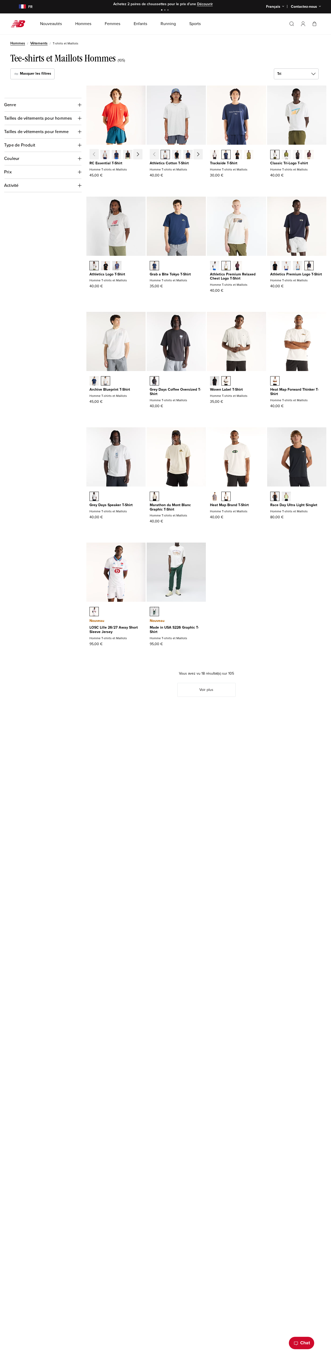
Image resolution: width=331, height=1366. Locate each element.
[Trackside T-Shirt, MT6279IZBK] (237, 155)
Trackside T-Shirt (223, 163)
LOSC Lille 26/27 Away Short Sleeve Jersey (113, 629)
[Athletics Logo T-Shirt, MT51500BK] (105, 266)
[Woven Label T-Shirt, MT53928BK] (214, 381)
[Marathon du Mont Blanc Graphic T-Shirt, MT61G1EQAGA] (154, 497)
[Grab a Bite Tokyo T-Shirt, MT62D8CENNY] (154, 266)
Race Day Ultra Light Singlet (293, 505)
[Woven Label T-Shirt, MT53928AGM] (226, 381)
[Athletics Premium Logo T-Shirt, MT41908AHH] (297, 266)
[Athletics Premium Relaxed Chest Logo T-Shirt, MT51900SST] (214, 266)
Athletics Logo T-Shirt (107, 274)
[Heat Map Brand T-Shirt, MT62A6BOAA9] (214, 497)
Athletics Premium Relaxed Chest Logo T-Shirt (232, 276)
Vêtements (39, 43)
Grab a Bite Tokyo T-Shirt (170, 274)
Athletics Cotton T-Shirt (169, 163)
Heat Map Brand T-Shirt (229, 505)
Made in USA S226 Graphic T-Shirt (174, 629)
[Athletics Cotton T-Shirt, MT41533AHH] (165, 155)
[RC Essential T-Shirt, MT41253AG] (105, 155)
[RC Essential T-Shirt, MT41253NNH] (116, 155)
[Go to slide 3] (168, 10)
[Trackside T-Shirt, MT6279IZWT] (214, 155)
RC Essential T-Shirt (105, 163)
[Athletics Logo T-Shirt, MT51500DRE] (117, 266)
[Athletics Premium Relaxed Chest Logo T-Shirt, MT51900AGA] (226, 266)
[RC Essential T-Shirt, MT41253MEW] (139, 155)
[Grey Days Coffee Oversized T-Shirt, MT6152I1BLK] (154, 381)
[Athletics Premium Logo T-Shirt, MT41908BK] (275, 266)
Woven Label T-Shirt (226, 389)
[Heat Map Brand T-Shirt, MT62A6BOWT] (226, 497)
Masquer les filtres (35, 73)
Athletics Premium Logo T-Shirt (296, 274)
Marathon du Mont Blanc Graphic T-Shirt (170, 507)
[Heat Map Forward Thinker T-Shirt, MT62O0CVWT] (275, 381)
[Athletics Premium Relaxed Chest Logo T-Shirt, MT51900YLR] (237, 266)
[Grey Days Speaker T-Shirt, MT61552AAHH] (94, 497)
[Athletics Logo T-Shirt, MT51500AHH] (94, 266)
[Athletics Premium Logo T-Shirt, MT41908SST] (286, 266)
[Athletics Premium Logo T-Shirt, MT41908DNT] (309, 266)
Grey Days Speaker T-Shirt (111, 505)
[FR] (19, 6)
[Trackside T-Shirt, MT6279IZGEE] (248, 155)
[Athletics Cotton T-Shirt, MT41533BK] (176, 155)
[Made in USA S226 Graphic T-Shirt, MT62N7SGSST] (154, 612)
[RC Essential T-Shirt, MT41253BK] (127, 155)
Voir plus (206, 690)
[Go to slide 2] (165, 10)
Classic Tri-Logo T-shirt (289, 163)
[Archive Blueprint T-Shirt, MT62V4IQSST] (105, 381)
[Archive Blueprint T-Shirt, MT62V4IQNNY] (94, 381)
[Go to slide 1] (162, 10)
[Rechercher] (292, 24)
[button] (303, 24)
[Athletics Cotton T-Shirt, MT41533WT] (199, 155)
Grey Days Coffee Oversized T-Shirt (175, 391)
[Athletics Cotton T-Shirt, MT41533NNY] (188, 155)
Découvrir (205, 4)
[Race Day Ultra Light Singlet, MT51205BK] (275, 497)
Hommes (17, 43)
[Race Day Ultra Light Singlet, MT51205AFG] (286, 497)
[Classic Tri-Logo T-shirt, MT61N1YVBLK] (297, 155)
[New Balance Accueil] (20, 23)
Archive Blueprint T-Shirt (109, 389)
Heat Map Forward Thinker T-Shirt (294, 391)
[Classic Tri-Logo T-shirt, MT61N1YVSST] (275, 155)
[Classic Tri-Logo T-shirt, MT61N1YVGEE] (286, 155)
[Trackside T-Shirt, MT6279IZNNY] (226, 155)
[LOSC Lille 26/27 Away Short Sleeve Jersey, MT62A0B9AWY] (94, 612)
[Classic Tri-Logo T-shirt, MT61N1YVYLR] (309, 155)
